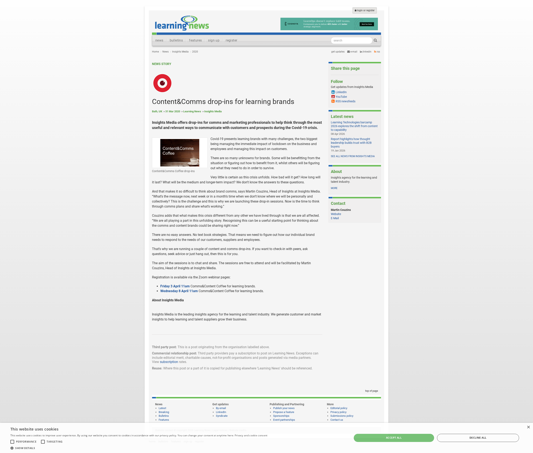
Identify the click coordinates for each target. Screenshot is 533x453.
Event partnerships (284, 419)
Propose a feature (283, 412)
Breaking (164, 412)
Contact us (336, 419)
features (195, 40)
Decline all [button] (477, 437)
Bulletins (164, 415)
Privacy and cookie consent (251, 435)
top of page (371, 390)
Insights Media (180, 51)
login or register (365, 10)
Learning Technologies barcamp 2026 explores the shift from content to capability (354, 126)
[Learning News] (182, 23)
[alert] (266, 438)
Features (164, 419)
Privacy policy (338, 412)
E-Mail (335, 218)
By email (221, 408)
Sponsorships (281, 415)
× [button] (528, 427)
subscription (169, 362)
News (165, 51)
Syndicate (222, 415)
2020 (195, 51)
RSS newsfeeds (345, 101)
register (231, 40)
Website (336, 214)
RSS (378, 51)
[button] (138, 448)
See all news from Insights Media (353, 156)
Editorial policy (338, 408)
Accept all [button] (394, 437)
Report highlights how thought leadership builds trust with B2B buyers (351, 142)
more (334, 188)
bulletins (176, 40)
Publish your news (284, 408)
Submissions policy (341, 415)
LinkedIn (366, 51)
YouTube (341, 96)
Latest (162, 408)
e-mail (353, 51)
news (159, 40)
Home (155, 51)
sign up (213, 40)
